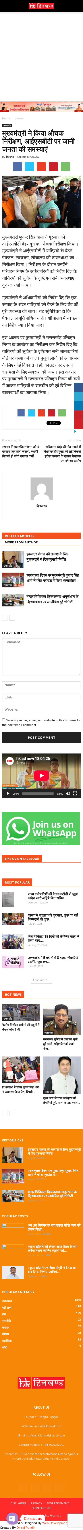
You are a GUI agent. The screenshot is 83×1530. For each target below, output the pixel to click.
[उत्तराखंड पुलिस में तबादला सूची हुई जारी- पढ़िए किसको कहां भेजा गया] (62, 1019)
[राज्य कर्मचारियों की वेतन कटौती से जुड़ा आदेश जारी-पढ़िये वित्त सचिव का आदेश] (8, 899)
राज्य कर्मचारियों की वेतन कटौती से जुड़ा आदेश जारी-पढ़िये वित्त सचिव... (53, 896)
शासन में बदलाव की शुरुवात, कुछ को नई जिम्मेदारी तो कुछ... (53, 917)
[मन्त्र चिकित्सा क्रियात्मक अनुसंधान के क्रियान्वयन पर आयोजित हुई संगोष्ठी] (13, 600)
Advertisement (57, 1503)
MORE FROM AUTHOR (21, 542)
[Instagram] (35, 1487)
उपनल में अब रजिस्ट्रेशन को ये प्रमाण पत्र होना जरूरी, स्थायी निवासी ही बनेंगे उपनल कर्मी (20, 451)
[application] (41, 775)
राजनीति (6, 1321)
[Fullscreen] (75, 793)
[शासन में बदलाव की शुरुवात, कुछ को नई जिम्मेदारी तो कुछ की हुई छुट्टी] (13, 919)
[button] (77, 6)
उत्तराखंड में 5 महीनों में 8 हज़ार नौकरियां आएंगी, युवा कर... (53, 959)
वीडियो (5, 1334)
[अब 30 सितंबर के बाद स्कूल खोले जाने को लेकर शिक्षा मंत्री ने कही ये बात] (13, 1230)
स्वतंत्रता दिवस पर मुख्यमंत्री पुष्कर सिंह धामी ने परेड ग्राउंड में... (53, 1172)
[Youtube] (59, 1487)
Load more (40, 980)
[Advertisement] (41, 55)
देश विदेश (7, 1341)
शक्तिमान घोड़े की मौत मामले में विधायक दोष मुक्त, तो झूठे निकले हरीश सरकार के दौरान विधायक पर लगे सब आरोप (62, 454)
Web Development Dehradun (62, 1523)
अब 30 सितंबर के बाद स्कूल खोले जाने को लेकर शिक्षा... (54, 1227)
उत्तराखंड (7, 125)
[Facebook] (23, 1487)
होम (4, 1314)
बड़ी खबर (7, 1308)
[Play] (8, 793)
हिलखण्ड (10, 156)
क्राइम (5, 1327)
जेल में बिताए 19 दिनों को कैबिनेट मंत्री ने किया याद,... (53, 938)
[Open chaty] (12, 1518)
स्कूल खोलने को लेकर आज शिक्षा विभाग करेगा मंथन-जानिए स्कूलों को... (52, 1248)
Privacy (36, 1503)
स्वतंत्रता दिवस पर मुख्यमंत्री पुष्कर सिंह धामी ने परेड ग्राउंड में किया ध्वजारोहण (53, 578)
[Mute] (68, 793)
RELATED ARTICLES (19, 536)
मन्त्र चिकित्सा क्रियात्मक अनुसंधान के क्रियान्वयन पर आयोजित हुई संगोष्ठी (53, 599)
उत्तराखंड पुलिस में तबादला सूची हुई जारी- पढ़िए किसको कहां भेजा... (60, 1044)
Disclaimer (18, 1503)
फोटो (4, 1347)
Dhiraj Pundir (26, 1527)
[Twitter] (47, 1487)
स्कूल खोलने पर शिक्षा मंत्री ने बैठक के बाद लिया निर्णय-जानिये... (52, 1269)
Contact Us (41, 1508)
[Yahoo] (41, 515)
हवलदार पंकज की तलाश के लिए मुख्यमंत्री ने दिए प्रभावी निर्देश (47, 556)
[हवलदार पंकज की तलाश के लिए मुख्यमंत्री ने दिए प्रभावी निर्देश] (13, 559)
